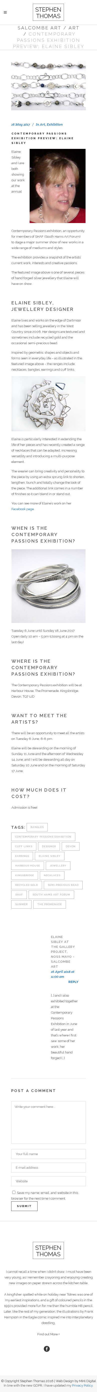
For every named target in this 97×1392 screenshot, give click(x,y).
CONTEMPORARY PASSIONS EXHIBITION (43, 836)
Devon (71, 846)
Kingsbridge (24, 875)
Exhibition (55, 124)
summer (21, 904)
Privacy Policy (82, 1385)
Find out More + (48, 1334)
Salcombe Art (39, 27)
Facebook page (22, 509)
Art (74, 27)
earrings (22, 856)
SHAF (19, 894)
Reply (73, 982)
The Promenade (49, 904)
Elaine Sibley (49, 856)
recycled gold (26, 885)
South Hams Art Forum (51, 894)
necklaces (52, 875)
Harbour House (27, 865)
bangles (37, 827)
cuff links (23, 846)
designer (49, 846)
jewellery (58, 865)
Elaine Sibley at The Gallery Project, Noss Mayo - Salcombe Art (63, 951)
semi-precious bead (63, 885)
